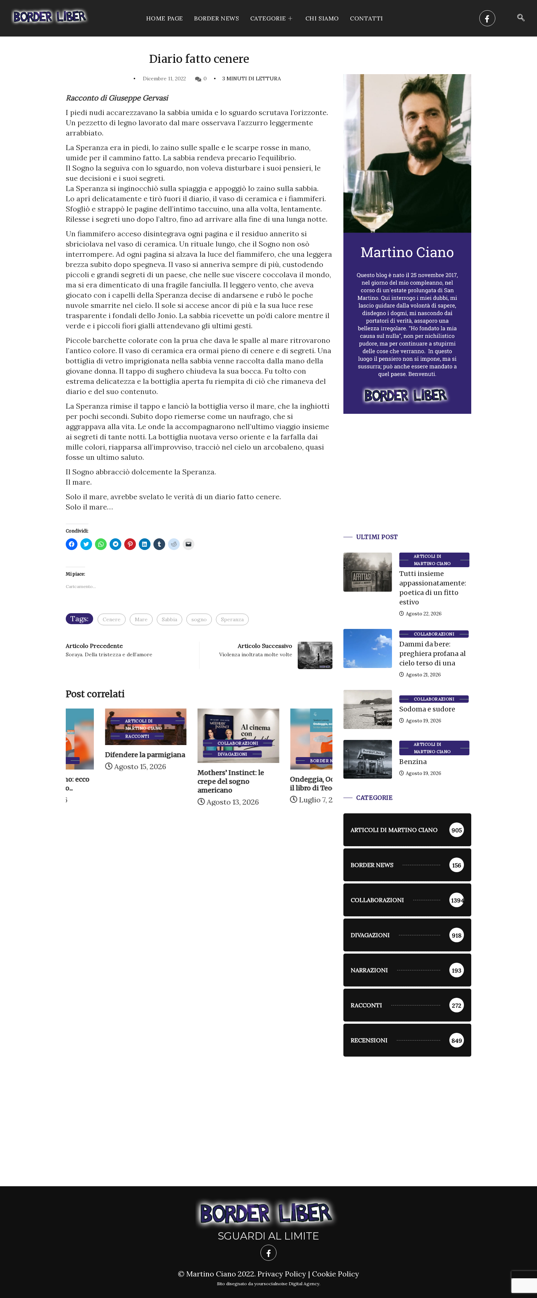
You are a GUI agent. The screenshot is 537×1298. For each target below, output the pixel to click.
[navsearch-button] (521, 18)
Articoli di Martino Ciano (104, 721)
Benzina (413, 761)
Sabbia (169, 619)
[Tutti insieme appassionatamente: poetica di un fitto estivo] (367, 572)
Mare (141, 619)
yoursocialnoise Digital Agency (286, 1283)
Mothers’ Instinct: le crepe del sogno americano (191, 781)
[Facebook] (487, 18)
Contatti (366, 18)
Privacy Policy (282, 1273)
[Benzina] (367, 759)
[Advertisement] (407, 482)
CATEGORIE (268, 18)
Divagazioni (193, 754)
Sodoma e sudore (427, 709)
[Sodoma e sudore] (367, 709)
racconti (98, 736)
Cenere (112, 619)
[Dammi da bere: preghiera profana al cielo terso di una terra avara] (367, 648)
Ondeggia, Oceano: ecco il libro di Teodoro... (289, 783)
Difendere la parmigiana (106, 755)
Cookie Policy (335, 1273)
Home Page (164, 18)
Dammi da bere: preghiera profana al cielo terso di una (432, 653)
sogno (199, 619)
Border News (216, 18)
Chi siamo (322, 18)
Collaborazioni (198, 743)
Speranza (232, 619)
